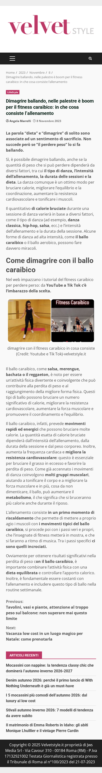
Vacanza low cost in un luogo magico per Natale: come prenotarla (44, 633)
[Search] (90, 58)
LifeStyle (12, 92)
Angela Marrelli (20, 121)
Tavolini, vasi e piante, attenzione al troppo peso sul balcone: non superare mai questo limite (47, 610)
